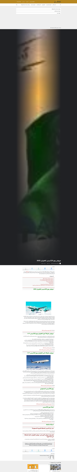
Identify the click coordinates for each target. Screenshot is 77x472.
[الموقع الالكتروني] (48, 457)
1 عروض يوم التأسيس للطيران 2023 (48, 278)
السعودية (42, 263)
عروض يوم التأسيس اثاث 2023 (47, 347)
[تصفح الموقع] (60, 5)
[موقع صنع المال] (57, 2)
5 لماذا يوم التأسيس (50, 282)
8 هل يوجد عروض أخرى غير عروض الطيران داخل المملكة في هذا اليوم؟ (43, 285)
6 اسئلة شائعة (51, 283)
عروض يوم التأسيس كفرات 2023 (46, 421)
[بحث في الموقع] (17, 5)
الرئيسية (60, 27)
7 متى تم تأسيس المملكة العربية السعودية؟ (47, 284)
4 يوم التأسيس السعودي (49, 281)
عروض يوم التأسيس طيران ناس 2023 (46, 385)
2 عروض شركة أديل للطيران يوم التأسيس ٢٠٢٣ (46, 279)
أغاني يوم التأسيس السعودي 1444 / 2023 (45, 349)
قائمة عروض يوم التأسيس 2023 (46, 330)
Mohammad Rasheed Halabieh (55, 263)
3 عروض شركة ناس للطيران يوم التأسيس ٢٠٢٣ (46, 280)
